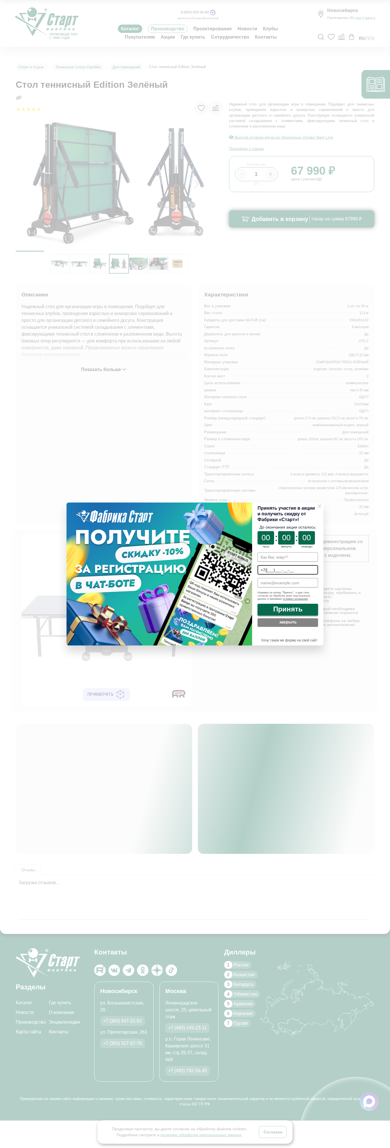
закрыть (288, 622)
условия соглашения (294, 598)
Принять (288, 609)
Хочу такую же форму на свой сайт (288, 640)
